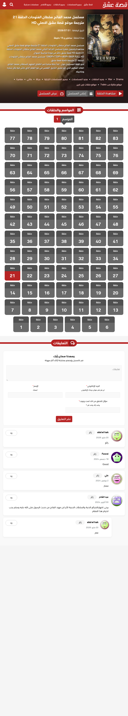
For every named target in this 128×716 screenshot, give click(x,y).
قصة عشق (88, 5)
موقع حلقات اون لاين (86, 84)
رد (11, 433)
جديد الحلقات (98, 79)
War (110, 79)
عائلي (29, 79)
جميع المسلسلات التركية (56, 79)
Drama (119, 79)
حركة (38, 79)
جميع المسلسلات (74, 5)
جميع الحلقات (59, 5)
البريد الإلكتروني (93, 386)
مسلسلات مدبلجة (31, 5)
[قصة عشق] (115, 4)
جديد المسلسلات (80, 79)
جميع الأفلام (46, 5)
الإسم (35, 386)
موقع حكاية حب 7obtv (111, 84)
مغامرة (19, 79)
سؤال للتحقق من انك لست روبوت (93, 401)
